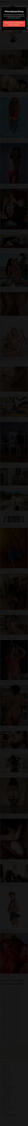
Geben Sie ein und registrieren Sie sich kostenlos (14, 24)
